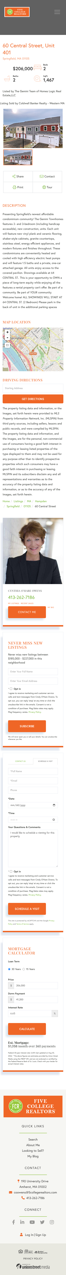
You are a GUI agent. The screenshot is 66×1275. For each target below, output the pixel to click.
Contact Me (27, 612)
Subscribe (27, 726)
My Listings (13, 603)
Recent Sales (27, 603)
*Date (11, 798)
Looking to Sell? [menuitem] (33, 1151)
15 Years (30, 969)
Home (6, 501)
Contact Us (20, 761)
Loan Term (14, 961)
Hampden (41, 501)
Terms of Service (22, 924)
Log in (29, 1235)
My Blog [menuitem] (33, 1156)
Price (11, 979)
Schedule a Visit (45, 761)
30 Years (16, 969)
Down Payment (16, 993)
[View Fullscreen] (7, 345)
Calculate (27, 1029)
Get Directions (33, 399)
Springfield (13, 506)
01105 (27, 506)
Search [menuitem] (32, 1139)
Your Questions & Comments (24, 827)
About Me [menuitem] (33, 1145)
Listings (18, 501)
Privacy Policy (35, 712)
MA (29, 501)
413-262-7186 (21, 597)
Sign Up (40, 1235)
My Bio (51, 607)
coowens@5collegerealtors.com (35, 1192)
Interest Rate (15, 1007)
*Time (11, 813)
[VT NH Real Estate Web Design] (33, 1266)
